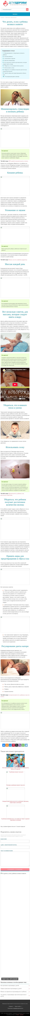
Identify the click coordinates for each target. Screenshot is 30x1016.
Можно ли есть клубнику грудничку (18, 259)
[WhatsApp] (23, 745)
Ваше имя (4, 839)
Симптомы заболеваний (10, 979)
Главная (11, 1006)
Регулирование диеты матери (12, 76)
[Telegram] (26, 745)
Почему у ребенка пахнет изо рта (15, 785)
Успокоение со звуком (9, 58)
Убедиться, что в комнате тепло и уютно (14, 65)
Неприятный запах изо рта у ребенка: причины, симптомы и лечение (15, 802)
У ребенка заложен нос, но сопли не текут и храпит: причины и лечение (15, 819)
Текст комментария (7, 850)
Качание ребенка (8, 56)
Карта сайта (18, 1006)
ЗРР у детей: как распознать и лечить (18, 161)
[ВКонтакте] (3, 745)
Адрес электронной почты (9, 844)
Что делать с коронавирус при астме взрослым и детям (13, 995)
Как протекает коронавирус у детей (10, 985)
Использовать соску (9, 67)
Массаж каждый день (9, 60)
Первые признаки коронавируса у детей (11, 988)
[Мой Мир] (10, 745)
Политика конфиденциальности (15, 1008)
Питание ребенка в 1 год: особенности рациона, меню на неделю (15, 768)
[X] (16, 745)
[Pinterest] (13, 745)
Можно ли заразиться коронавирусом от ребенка (13, 991)
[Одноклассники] (7, 745)
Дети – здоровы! (20, 1014)
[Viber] (19, 745)
